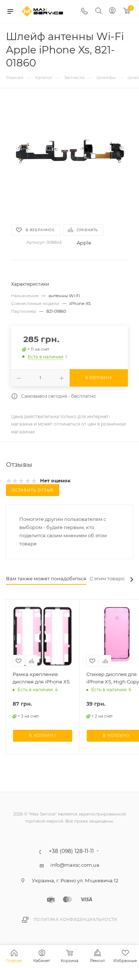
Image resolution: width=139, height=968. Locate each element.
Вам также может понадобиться (46, 578)
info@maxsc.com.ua (74, 865)
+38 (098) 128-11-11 (71, 851)
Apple (84, 243)
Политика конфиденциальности (76, 919)
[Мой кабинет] (112, 11)
